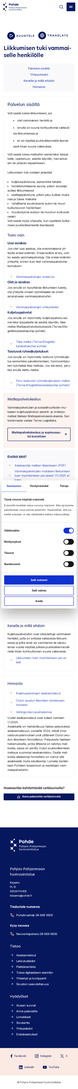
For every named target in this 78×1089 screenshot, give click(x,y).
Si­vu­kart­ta (23, 1023)
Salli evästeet (39, 579)
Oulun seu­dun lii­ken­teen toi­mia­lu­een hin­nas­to (40, 703)
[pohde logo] (15, 7)
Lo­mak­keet (23, 1017)
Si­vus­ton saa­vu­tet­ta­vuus (32, 984)
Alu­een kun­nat (26, 1005)
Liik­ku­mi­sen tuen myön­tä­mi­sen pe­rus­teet (41, 660)
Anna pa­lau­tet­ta (26, 1011)
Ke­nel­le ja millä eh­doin (39, 81)
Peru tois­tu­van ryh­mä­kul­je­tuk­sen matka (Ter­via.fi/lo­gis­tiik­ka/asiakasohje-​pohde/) (43, 383)
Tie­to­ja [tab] (64, 485)
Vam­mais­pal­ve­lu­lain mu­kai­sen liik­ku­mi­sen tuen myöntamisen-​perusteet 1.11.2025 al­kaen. (42, 475)
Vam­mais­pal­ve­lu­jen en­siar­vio (35, 277)
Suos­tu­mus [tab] (14, 485)
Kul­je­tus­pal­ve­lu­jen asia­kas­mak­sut (38, 693)
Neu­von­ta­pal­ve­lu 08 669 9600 (36, 934)
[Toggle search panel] (61, 7)
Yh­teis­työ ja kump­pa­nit (31, 978)
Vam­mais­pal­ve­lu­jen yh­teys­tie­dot (37, 307)
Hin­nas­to (39, 87)
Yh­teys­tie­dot (39, 74)
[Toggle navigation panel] (71, 7)
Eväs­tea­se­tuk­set (27, 1034)
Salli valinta (39, 590)
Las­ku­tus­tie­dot (25, 961)
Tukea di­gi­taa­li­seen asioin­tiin (34, 972)
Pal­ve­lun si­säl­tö (39, 68)
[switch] (68, 541)
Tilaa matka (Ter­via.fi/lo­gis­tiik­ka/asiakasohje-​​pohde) (36, 344)
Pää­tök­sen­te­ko (26, 967)
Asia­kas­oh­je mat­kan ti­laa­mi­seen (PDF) (40, 465)
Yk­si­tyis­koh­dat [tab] (39, 485)
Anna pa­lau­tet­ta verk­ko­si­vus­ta (41, 796)
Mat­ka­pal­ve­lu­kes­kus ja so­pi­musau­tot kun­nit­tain (36, 434)
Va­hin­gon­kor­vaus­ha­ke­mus (34, 712)
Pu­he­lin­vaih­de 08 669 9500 (34, 915)
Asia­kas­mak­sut (26, 955)
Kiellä (39, 601)
